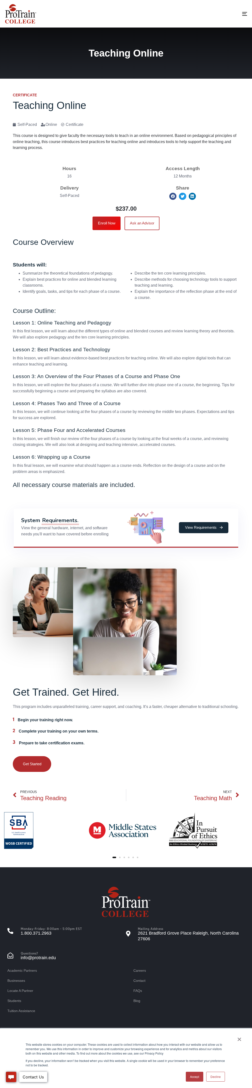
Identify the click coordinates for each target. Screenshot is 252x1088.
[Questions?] (66, 956)
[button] (172, 196)
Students (14, 1001)
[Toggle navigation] (206, 14)
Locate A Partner (20, 991)
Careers (139, 970)
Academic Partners (22, 970)
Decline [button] (215, 1076)
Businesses (16, 981)
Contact (139, 981)
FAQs (137, 991)
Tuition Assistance (21, 1011)
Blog (136, 1001)
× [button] (239, 1037)
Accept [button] (194, 1076)
